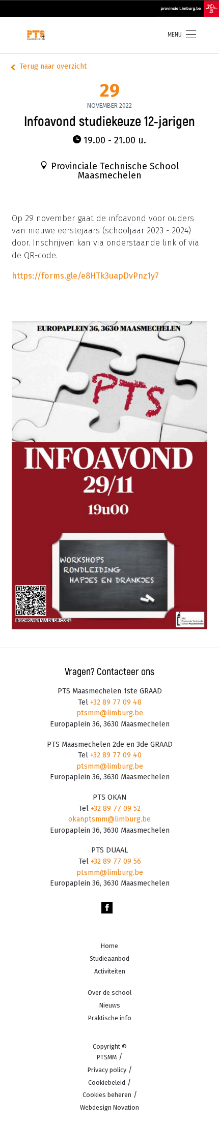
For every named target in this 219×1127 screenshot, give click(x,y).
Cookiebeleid (106, 1082)
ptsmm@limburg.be (109, 713)
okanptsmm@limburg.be (109, 819)
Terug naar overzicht (53, 66)
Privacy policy (107, 1070)
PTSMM (107, 1057)
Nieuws (109, 1005)
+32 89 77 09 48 (115, 702)
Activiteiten (109, 971)
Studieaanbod (109, 958)
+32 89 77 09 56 (115, 861)
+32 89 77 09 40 (115, 755)
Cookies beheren (107, 1095)
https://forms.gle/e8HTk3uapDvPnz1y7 (85, 276)
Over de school (109, 992)
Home (109, 946)
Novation (109, 1107)
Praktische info (109, 1018)
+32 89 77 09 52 (115, 808)
